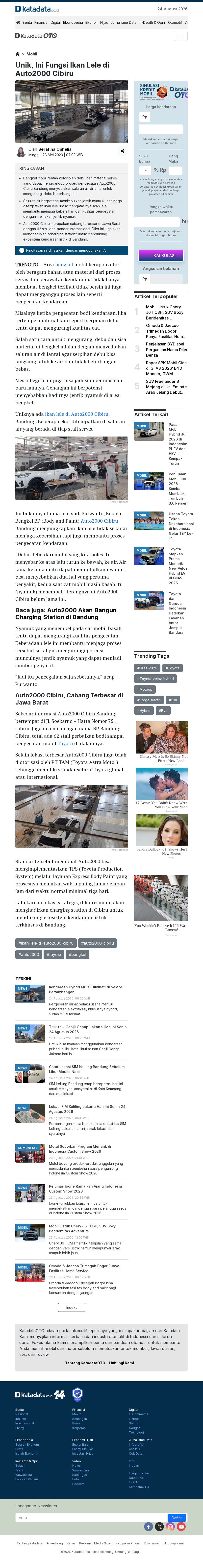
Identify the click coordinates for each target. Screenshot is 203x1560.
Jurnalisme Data (123, 22)
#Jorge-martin (149, 700)
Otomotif (175, 22)
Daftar (177, 1518)
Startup (134, 1423)
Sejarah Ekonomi (27, 1444)
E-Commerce (139, 1414)
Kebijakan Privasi (128, 1543)
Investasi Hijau (82, 1453)
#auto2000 (29, 954)
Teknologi (136, 1432)
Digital (56, 22)
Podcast (78, 1484)
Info (132, 1461)
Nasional (21, 1414)
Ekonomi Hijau (96, 22)
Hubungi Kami (121, 1363)
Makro (76, 1414)
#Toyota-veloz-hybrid (155, 679)
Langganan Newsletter (36, 1505)
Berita (27, 22)
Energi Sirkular (82, 1449)
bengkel (64, 264)
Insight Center (139, 1473)
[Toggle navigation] (181, 36)
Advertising (54, 1543)
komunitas (27, 1148)
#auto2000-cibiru (97, 943)
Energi (20, 1428)
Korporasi (79, 1428)
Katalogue (79, 1475)
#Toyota (172, 668)
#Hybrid (144, 710)
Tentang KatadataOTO (85, 1363)
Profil (19, 1449)
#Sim (173, 700)
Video (76, 1461)
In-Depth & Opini (152, 22)
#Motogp (144, 689)
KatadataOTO (139, 1487)
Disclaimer (152, 1543)
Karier (71, 1543)
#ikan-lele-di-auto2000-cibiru (46, 943)
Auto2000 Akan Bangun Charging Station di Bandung (66, 614)
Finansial (41, 22)
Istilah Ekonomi (26, 1453)
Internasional (24, 1423)
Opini (19, 1470)
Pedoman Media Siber (95, 1543)
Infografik (136, 1444)
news (22, 988)
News (76, 1465)
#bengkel (77, 954)
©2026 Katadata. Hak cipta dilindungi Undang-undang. (100, 1552)
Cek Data (135, 1453)
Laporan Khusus (27, 1479)
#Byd (163, 710)
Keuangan (79, 1419)
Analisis (134, 1449)
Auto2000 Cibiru (99, 520)
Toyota (65, 743)
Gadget (134, 1428)
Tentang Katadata (29, 1543)
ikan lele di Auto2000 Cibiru (76, 414)
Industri (20, 1419)
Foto (75, 1479)
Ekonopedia (73, 22)
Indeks (71, 1307)
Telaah (20, 1465)
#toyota (54, 954)
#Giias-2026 (147, 668)
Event (133, 1482)
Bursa (76, 1423)
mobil (31, 53)
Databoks (136, 1478)
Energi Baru (80, 1444)
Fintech (134, 1419)
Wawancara (23, 1475)
